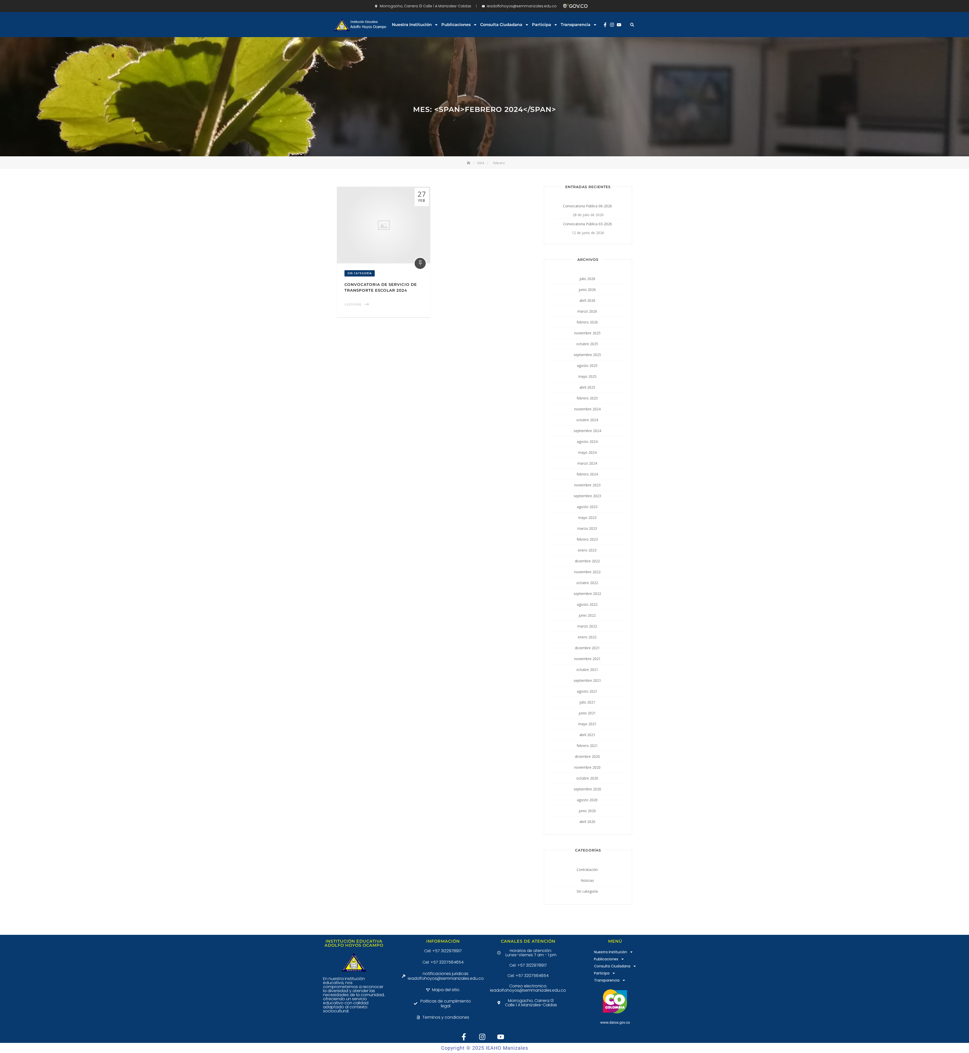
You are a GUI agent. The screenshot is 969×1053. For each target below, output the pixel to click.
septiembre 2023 (587, 495)
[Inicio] (469, 163)
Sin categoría (359, 273)
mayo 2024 (587, 452)
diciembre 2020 (587, 756)
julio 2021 (587, 702)
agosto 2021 (587, 691)
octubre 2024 (587, 419)
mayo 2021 (587, 723)
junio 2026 (587, 289)
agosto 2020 (587, 799)
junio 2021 (587, 713)
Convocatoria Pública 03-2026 (587, 223)
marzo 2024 (587, 463)
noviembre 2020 (587, 767)
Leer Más (352, 304)
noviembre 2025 (587, 333)
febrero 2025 (587, 398)
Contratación (587, 869)
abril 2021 (587, 734)
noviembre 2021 (587, 658)
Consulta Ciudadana (501, 24)
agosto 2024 (587, 441)
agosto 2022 (587, 604)
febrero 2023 (587, 539)
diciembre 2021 (587, 647)
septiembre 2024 (587, 430)
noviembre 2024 (587, 409)
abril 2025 (587, 387)
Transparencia (575, 24)
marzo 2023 (587, 528)
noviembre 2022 (587, 571)
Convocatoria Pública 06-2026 (587, 206)
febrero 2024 (587, 474)
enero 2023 (587, 550)
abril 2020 (587, 821)
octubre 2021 (587, 669)
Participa (541, 24)
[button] (632, 25)
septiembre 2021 (587, 680)
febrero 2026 (587, 322)
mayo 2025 (587, 376)
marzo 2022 (587, 626)
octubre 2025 (587, 343)
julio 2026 (587, 278)
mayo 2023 (587, 517)
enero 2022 (587, 637)
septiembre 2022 (587, 593)
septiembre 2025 (587, 354)
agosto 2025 (587, 365)
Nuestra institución (412, 24)
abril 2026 (587, 300)
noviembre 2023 (587, 485)
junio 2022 (587, 615)
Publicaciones (456, 24)
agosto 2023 (587, 506)
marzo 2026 (587, 311)
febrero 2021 (587, 745)
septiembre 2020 (587, 789)
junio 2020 (587, 810)
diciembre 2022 (587, 561)
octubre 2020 (587, 778)
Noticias (587, 880)
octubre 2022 (587, 582)
